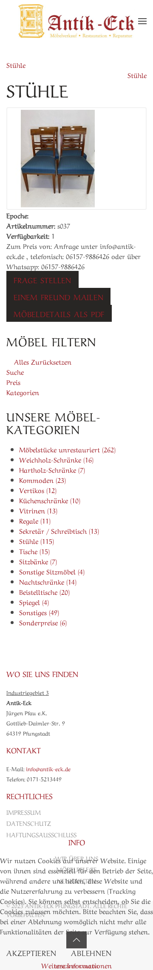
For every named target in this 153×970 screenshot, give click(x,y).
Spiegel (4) (34, 601)
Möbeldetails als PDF (59, 313)
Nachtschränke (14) (47, 581)
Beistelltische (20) (44, 591)
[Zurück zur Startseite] (77, 21)
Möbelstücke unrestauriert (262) (67, 449)
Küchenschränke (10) (49, 500)
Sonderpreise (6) (43, 622)
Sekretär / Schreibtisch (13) (59, 530)
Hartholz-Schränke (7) (52, 469)
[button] (142, 21)
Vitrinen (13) (38, 510)
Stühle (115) (36, 540)
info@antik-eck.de (48, 768)
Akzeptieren (31, 952)
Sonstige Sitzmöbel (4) (52, 571)
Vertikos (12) (38, 490)
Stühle (16, 64)
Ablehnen (91, 952)
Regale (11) (35, 520)
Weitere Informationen (76, 965)
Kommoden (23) (42, 479)
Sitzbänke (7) (38, 561)
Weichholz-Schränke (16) (56, 459)
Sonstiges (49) (39, 612)
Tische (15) (34, 551)
